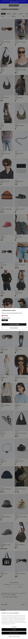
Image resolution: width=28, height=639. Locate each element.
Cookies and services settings (14, 636)
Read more (14, 626)
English (4, 320)
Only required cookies (14, 633)
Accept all (14, 629)
